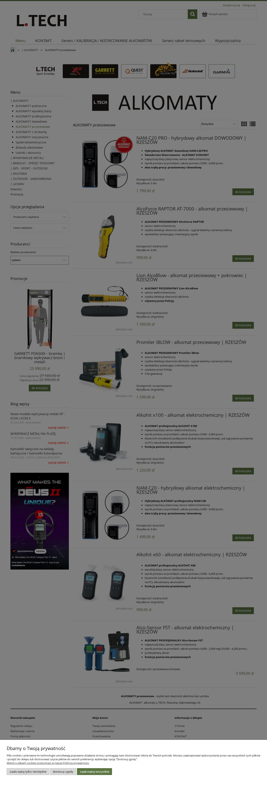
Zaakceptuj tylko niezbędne (28, 771)
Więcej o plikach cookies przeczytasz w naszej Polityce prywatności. (48, 763)
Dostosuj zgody (63, 771)
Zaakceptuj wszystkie (94, 771)
